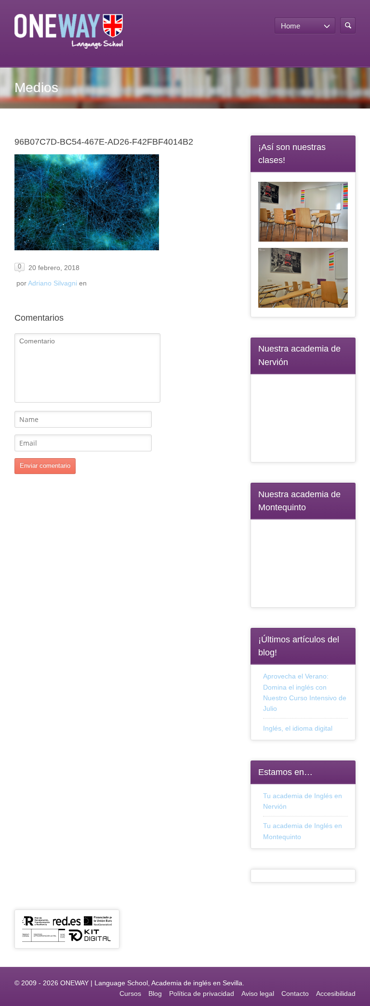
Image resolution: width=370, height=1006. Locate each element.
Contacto (295, 993)
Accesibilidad (336, 993)
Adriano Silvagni (52, 283)
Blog (155, 993)
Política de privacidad (201, 993)
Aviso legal (257, 993)
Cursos (130, 993)
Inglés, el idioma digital (297, 728)
